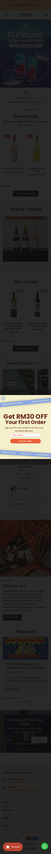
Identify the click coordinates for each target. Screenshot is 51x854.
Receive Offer (25, 441)
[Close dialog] (3, 398)
